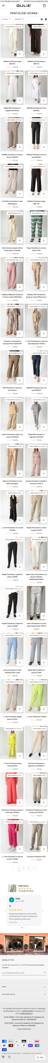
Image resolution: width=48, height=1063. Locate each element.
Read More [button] (13, 922)
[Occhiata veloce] (20, 54)
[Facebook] (3, 1057)
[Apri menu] (6, 5)
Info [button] (4, 987)
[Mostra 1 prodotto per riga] (42, 19)
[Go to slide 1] (22, 927)
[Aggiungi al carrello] (20, 147)
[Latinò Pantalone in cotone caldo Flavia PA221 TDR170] (36, 603)
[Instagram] (9, 1057)
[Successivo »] (34, 868)
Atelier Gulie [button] (8, 994)
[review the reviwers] (10, 906)
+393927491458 (27, 1011)
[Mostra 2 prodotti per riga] (46, 19)
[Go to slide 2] (24, 927)
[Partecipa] (44, 972)
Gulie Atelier (10, 1053)
